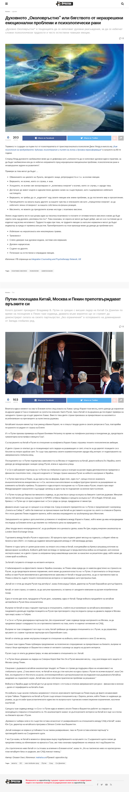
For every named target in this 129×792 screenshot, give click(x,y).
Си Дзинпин (60, 763)
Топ (13, 292)
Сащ (51, 763)
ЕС (21, 763)
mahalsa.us (41, 757)
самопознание (47, 271)
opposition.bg (44, 780)
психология (34, 271)
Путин (44, 763)
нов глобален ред (32, 763)
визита (14, 763)
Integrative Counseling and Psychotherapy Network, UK (56, 259)
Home (7, 11)
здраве (14, 11)
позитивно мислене (19, 271)
